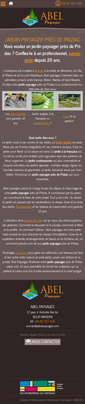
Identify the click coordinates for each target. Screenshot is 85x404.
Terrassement (23, 206)
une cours (21, 252)
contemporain (41, 122)
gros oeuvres (18, 113)
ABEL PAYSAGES (42, 306)
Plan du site (44, 334)
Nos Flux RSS (58, 334)
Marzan (38, 70)
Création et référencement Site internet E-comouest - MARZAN (51, 400)
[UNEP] (41, 387)
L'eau (66, 115)
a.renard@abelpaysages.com (42, 325)
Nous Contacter (45, 342)
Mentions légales (28, 334)
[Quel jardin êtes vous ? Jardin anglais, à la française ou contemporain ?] (43, 100)
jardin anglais (63, 142)
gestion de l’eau (33, 220)
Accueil (80, 32)
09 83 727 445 (72, 3)
